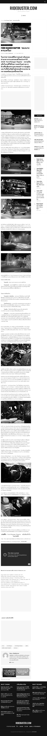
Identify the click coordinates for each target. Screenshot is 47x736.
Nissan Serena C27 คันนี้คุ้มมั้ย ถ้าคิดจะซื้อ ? (40, 206)
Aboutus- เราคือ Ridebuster (34, 726)
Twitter (12, 662)
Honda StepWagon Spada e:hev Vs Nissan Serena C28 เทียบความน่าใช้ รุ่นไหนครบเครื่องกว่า (23, 695)
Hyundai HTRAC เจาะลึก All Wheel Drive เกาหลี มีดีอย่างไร (39, 687)
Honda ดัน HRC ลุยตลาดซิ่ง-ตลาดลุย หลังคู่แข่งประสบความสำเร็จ (6, 695)
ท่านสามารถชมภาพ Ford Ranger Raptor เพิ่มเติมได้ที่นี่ (15, 541)
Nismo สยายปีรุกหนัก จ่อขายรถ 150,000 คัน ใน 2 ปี (7, 707)
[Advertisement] (16, 99)
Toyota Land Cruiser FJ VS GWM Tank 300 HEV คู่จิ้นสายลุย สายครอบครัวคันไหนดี (23, 688)
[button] (23, 15)
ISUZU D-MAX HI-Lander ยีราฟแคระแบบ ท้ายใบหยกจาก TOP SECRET (7, 713)
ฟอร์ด (27, 645)
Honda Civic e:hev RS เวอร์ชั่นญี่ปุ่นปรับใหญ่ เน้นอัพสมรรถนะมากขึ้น (7, 688)
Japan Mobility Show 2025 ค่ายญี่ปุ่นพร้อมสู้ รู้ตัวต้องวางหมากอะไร (40, 173)
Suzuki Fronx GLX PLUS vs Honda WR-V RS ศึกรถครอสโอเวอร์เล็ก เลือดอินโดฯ (23, 709)
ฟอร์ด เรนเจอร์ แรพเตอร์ (6, 647)
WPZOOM (34, 731)
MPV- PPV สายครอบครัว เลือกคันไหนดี (23, 715)
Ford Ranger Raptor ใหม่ (12, 74)
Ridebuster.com (23, 8)
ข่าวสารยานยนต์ (11, 726)
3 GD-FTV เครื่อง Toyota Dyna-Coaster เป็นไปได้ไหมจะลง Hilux (38, 705)
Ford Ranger (9, 645)
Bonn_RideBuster (9, 53)
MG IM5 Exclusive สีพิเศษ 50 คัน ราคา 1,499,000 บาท (39, 127)
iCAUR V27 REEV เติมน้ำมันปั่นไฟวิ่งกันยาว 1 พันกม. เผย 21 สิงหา (39, 134)
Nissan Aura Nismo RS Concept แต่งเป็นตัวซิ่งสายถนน (7, 701)
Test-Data (26, 726)
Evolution (21, 726)
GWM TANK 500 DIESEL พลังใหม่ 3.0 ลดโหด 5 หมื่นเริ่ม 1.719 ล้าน (39, 141)
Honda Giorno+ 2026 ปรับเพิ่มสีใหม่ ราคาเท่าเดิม (40, 161)
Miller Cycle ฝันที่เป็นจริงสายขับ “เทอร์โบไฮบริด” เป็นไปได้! (39, 693)
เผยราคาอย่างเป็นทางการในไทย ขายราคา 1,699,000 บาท (19, 538)
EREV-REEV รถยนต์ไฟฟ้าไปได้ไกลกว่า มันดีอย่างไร (38, 120)
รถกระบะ (15, 647)
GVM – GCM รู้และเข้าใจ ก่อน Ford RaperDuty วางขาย (38, 711)
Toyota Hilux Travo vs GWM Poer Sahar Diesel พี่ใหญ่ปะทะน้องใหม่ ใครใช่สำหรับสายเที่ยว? (23, 702)
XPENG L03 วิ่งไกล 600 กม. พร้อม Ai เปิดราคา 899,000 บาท (39, 148)
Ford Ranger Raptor (18, 645)
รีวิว (17, 726)
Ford (3, 645)
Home (2, 20)
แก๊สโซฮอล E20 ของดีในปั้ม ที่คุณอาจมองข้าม (38, 698)
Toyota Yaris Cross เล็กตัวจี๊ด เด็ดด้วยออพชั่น (40, 183)
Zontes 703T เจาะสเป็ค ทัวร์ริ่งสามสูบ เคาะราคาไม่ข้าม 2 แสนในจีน (40, 195)
